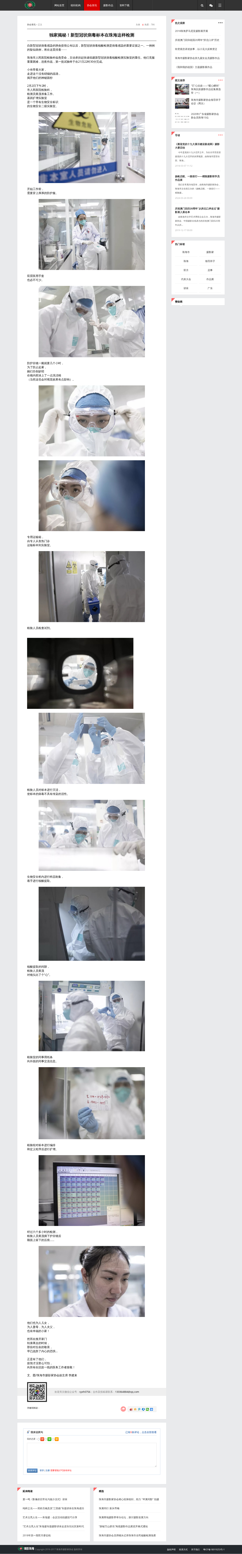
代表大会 (186, 279)
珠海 (186, 261)
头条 (138, 24)
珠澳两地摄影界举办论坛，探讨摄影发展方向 (123, 1517)
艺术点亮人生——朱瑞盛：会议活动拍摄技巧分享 (50, 1517)
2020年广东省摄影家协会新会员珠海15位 (205, 115)
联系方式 (183, 1549)
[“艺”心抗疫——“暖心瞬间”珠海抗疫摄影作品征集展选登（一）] (183, 93)
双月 (186, 270)
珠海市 (186, 252)
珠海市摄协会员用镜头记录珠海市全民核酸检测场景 (127, 1535)
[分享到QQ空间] (135, 1409)
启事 (210, 270)
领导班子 (210, 261)
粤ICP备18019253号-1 (214, 1549)
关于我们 (195, 1549)
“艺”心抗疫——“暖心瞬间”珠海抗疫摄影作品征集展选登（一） (206, 89)
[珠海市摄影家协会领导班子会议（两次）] (183, 107)
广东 (210, 288)
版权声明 (171, 1549)
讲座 (186, 288)
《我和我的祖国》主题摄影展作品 (193, 67)
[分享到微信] (147, 1409)
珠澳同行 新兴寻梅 (109, 1508)
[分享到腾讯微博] (139, 1409)
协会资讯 (31, 24)
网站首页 (59, 5)
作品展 (210, 279)
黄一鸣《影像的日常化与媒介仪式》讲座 (45, 1499)
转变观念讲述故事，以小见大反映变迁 (196, 49)
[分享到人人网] (143, 1409)
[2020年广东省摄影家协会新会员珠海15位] (183, 122)
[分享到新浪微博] (131, 1409)
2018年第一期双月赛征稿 (37, 1535)
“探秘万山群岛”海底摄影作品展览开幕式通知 (123, 1526)
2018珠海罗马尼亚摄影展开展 (191, 31)
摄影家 (210, 252)
